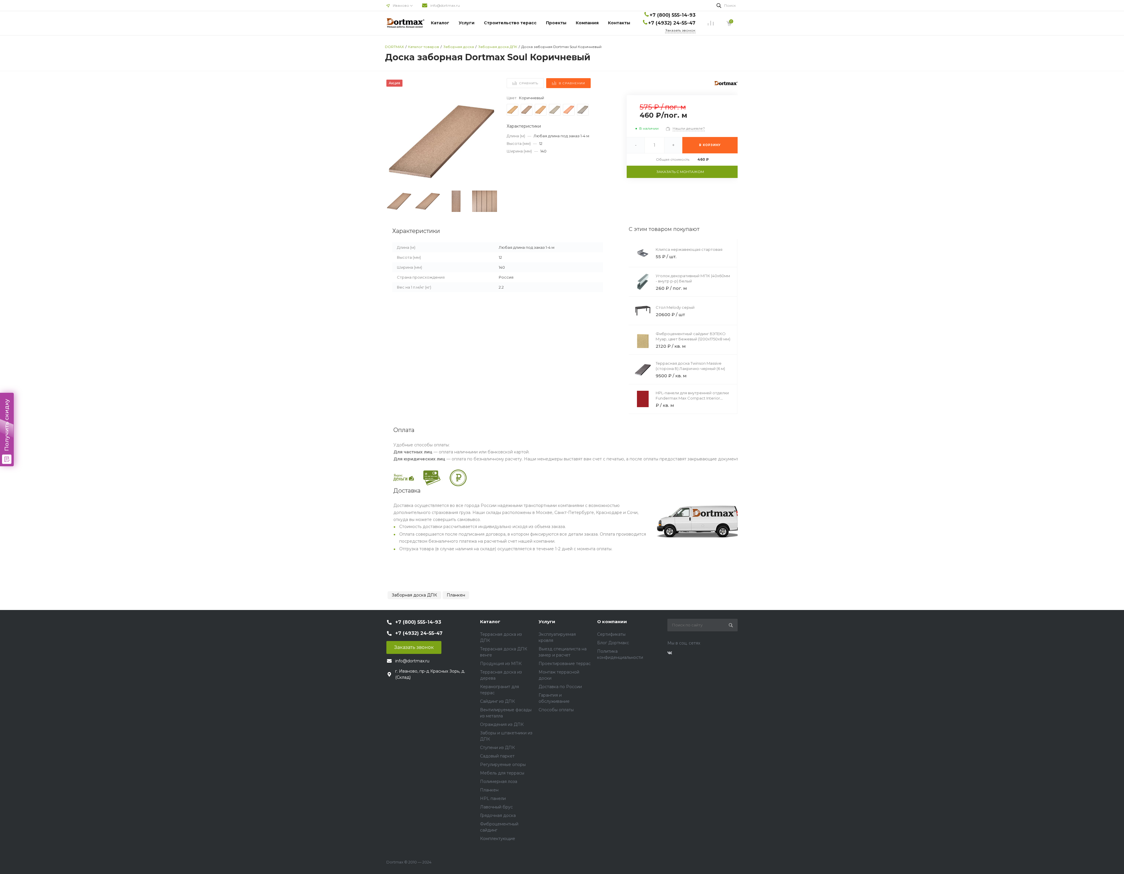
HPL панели (493, 798)
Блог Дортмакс (613, 642)
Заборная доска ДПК (414, 595)
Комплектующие (497, 838)
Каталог (440, 22)
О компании (612, 621)
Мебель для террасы (502, 773)
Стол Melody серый (675, 307)
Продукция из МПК (501, 663)
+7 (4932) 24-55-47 (671, 23)
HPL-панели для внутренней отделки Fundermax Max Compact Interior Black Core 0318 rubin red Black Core (692, 398)
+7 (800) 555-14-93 (672, 15)
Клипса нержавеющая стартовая (689, 249)
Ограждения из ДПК (502, 724)
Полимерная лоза (498, 781)
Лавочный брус (496, 807)
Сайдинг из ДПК (497, 701)
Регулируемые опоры (503, 764)
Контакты (619, 22)
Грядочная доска (498, 815)
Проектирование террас (565, 663)
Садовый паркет (497, 756)
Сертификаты (611, 634)
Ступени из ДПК (497, 747)
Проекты (556, 22)
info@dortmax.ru (445, 5)
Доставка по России (560, 686)
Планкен (456, 595)
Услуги (466, 22)
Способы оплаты (556, 709)
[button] (490, 141)
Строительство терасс (510, 22)
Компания (587, 22)
